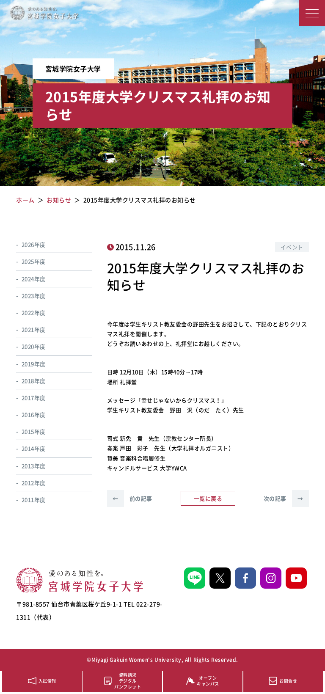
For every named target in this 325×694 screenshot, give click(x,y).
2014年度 (34, 448)
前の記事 (132, 498)
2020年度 (34, 346)
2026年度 (34, 244)
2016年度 (34, 414)
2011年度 (34, 500)
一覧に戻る (208, 498)
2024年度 (34, 279)
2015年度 (34, 431)
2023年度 (34, 296)
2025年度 (34, 261)
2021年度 (34, 329)
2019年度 (34, 364)
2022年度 (34, 312)
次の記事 (283, 498)
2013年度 (34, 466)
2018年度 (34, 381)
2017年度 (34, 398)
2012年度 (34, 483)
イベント (292, 247)
